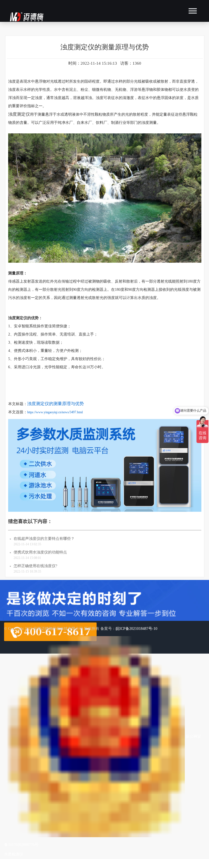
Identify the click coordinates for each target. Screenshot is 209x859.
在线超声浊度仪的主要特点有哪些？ (44, 539)
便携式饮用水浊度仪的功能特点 (40, 552)
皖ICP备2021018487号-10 (136, 629)
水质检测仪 (13, 854)
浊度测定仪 (19, 114)
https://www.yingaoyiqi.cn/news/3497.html (55, 412)
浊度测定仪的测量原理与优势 (55, 403)
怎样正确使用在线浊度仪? (35, 566)
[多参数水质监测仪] (104, 513)
